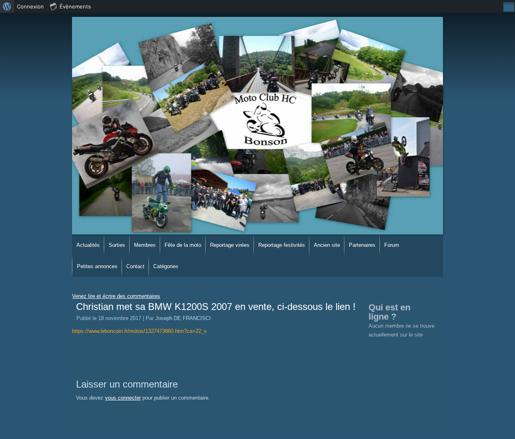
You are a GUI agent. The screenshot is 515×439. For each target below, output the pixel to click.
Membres (145, 245)
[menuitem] (7, 6)
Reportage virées (229, 245)
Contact (135, 266)
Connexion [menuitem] (30, 6)
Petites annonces (97, 266)
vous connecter (123, 398)
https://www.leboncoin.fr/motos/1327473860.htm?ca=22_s (139, 331)
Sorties (117, 245)
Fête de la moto (183, 245)
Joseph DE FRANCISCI (183, 318)
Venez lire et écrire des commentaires (116, 296)
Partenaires (362, 245)
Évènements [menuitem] (75, 6)
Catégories (165, 266)
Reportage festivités (281, 245)
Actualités (88, 245)
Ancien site (327, 245)
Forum (391, 245)
